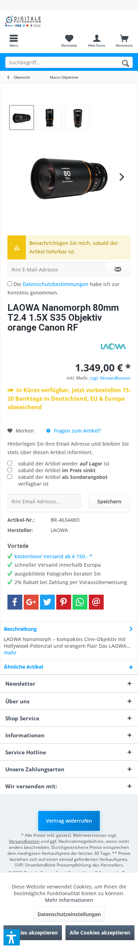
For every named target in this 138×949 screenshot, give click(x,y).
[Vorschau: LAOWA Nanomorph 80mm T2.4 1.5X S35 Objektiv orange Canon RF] (21, 117)
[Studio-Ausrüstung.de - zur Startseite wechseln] (34, 21)
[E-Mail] (96, 602)
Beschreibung (20, 628)
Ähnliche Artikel (23, 666)
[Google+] (31, 602)
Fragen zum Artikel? (76, 430)
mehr (10, 652)
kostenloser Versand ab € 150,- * (53, 556)
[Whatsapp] (80, 602)
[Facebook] (14, 602)
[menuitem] (14, 40)
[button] (12, 937)
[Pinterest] (63, 602)
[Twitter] (47, 602)
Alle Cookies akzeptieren (100, 932)
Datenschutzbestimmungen (55, 284)
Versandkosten (24, 841)
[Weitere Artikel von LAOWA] (113, 346)
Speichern (109, 501)
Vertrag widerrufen (69, 820)
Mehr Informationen (69, 900)
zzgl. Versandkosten (110, 378)
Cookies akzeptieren (33, 932)
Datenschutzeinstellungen (69, 914)
